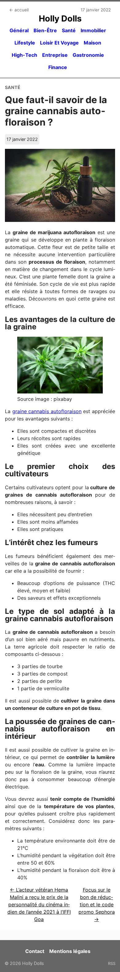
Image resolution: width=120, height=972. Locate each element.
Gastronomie (88, 55)
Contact (34, 951)
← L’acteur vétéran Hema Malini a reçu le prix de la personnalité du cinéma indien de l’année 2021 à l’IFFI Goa (39, 904)
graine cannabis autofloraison (47, 411)
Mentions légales (69, 951)
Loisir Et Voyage (59, 43)
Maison (92, 43)
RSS (111, 963)
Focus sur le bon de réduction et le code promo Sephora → (96, 904)
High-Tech (24, 55)
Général (19, 30)
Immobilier (93, 30)
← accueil (19, 9)
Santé (69, 30)
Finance (57, 67)
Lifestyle (24, 43)
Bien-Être (45, 30)
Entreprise (55, 55)
